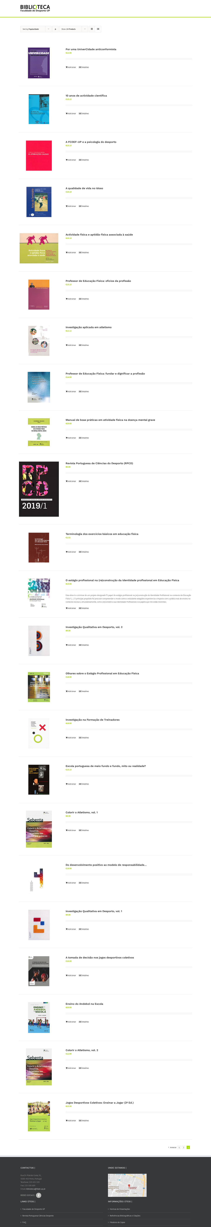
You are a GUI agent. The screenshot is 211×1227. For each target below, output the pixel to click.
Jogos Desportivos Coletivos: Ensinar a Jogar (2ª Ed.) (100, 1102)
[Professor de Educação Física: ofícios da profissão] (39, 294)
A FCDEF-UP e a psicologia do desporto (91, 141)
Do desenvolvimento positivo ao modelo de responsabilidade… (106, 864)
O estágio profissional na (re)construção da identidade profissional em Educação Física (122, 580)
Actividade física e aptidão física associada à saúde (99, 234)
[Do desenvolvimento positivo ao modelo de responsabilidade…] (39, 878)
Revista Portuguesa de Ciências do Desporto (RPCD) (99, 463)
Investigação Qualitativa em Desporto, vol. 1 (94, 911)
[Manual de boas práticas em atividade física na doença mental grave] (39, 432)
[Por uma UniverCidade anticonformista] (39, 63)
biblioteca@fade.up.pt (35, 1189)
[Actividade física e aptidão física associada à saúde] (39, 248)
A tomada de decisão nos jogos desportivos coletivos (100, 957)
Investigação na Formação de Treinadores (93, 719)
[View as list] (98, 29)
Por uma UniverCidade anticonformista (91, 49)
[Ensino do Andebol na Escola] (39, 1017)
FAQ (24, 1222)
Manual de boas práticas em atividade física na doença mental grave (110, 419)
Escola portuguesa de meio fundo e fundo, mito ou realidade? (106, 766)
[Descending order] (55, 29)
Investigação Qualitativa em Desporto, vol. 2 (94, 627)
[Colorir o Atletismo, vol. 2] (39, 1066)
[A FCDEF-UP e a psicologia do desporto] (39, 155)
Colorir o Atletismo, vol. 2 (82, 1050)
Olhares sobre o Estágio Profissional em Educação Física (102, 673)
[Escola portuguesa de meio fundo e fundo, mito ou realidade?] (39, 779)
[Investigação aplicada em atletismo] (39, 341)
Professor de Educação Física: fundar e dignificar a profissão (105, 373)
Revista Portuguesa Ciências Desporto (38, 1215)
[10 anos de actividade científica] (39, 109)
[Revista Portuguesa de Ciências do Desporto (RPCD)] (39, 489)
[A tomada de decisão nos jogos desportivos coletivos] (39, 971)
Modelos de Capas (117, 1222)
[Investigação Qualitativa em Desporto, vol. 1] (39, 924)
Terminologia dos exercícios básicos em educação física (102, 533)
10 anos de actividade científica (86, 95)
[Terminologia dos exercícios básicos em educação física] (39, 547)
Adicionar (72, 67)
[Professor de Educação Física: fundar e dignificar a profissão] (39, 387)
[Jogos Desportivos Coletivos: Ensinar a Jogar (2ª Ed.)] (39, 1116)
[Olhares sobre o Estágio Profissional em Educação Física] (39, 687)
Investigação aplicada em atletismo (89, 327)
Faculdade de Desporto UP (33, 1209)
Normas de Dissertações (120, 1209)
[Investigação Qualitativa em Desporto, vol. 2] (39, 640)
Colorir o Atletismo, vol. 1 (82, 812)
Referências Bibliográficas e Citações (125, 1215)
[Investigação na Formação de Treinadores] (39, 733)
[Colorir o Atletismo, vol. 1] (39, 829)
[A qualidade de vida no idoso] (39, 202)
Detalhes (85, 67)
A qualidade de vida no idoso (84, 188)
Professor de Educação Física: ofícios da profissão (98, 280)
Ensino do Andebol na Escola (84, 1003)
